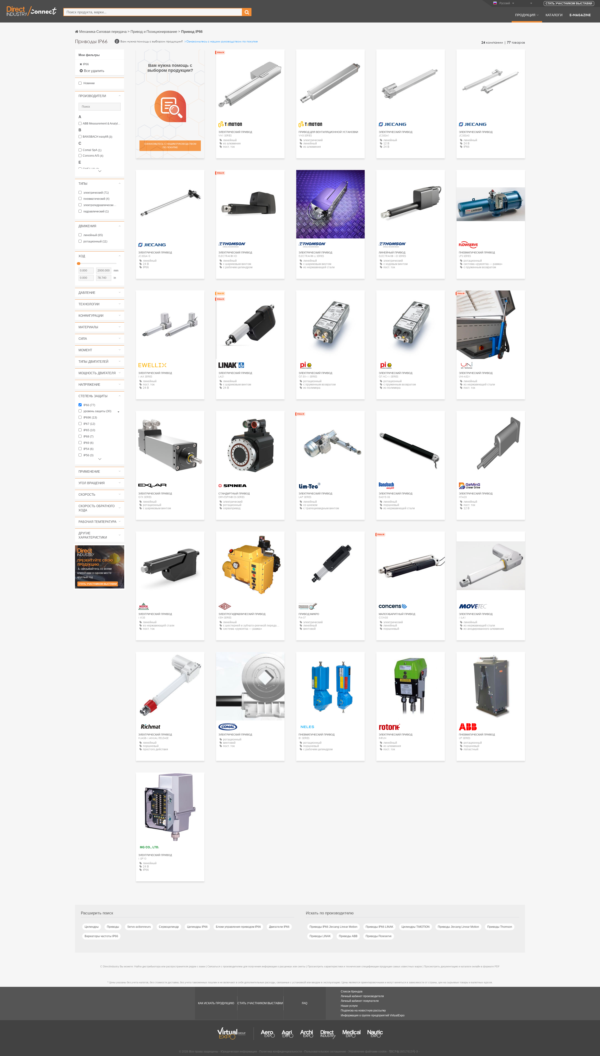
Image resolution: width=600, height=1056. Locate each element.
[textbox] (152, 12)
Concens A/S (93, 156)
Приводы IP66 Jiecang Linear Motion (333, 926)
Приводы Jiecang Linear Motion (458, 926)
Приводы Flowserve (379, 936)
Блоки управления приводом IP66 (238, 926)
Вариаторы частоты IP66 (101, 936)
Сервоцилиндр (169, 926)
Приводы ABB (348, 936)
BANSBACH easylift (97, 137)
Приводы (113, 926)
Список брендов (351, 991)
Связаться (491, 178)
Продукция (525, 15)
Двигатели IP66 (279, 926)
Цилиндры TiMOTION (415, 926)
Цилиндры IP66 (197, 926)
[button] (100, 96)
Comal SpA (92, 150)
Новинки (89, 83)
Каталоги (554, 15)
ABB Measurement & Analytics (102, 123)
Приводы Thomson (499, 926)
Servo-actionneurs (139, 926)
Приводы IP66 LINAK (379, 926)
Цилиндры (92, 926)
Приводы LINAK (320, 936)
